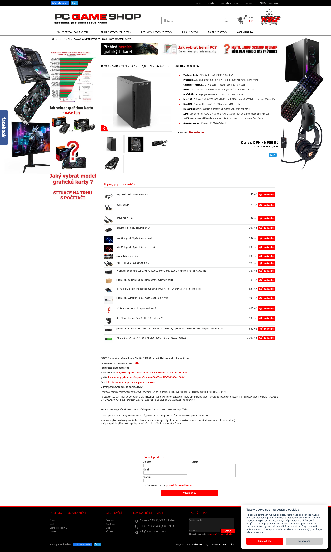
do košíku (269, 194)
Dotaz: (195, 461)
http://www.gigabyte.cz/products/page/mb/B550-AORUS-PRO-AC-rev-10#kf (151, 372)
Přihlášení (109, 520)
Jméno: (147, 461)
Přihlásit (263, 3)
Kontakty (249, 3)
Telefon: (147, 477)
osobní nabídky (65, 39)
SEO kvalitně (197, 544)
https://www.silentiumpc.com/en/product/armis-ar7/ (131, 382)
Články (211, 3)
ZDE (137, 363)
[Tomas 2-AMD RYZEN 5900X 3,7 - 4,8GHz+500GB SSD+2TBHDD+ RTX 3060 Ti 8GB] (136, 102)
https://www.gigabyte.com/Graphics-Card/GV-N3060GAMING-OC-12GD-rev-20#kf (146, 377)
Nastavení (304, 541)
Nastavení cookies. (227, 544)
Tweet (74, 3)
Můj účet (109, 531)
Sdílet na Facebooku (59, 3)
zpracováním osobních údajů (179, 485)
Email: (146, 469)
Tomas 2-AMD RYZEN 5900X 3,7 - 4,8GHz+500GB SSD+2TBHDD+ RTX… (103, 39)
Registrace (110, 523)
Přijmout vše (265, 541)
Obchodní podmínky (229, 3)
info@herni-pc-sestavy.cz (153, 531)
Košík (107, 527)
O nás (198, 3)
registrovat (273, 3)
